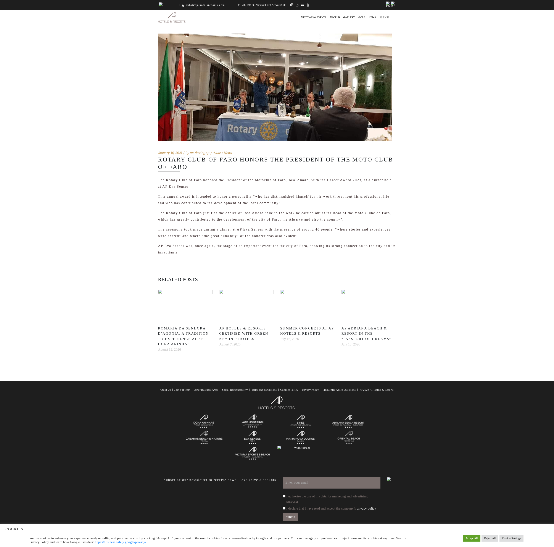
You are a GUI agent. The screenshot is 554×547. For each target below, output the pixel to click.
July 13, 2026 (350, 344)
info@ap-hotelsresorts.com (205, 4)
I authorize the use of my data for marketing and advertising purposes (326, 498)
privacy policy (366, 508)
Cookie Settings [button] (511, 538)
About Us (165, 389)
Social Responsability (235, 389)
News (228, 153)
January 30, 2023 (170, 153)
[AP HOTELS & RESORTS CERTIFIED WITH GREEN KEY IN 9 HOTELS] (246, 305)
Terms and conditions (264, 389)
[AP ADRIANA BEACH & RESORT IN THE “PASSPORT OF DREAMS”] (368, 305)
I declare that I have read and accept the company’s (331, 508)
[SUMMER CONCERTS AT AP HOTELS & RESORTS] (307, 305)
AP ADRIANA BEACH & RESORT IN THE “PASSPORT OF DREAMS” (366, 333)
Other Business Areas (206, 389)
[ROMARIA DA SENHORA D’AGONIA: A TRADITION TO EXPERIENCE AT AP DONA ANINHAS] (185, 305)
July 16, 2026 (289, 339)
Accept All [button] (471, 538)
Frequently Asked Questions (339, 389)
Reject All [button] (490, 538)
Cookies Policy (289, 389)
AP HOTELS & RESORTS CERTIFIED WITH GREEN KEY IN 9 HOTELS (243, 333)
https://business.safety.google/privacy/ (120, 542)
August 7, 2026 (229, 344)
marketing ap (199, 153)
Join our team (182, 389)
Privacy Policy (310, 389)
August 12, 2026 (169, 349)
